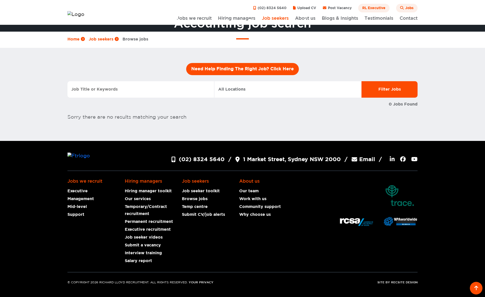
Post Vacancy (339, 8)
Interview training (143, 253)
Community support (260, 207)
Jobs (409, 8)
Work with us (252, 199)
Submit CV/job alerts (203, 215)
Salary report (138, 261)
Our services (138, 199)
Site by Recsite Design (397, 282)
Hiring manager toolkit (148, 191)
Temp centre (195, 207)
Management (80, 199)
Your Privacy (201, 282)
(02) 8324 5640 (271, 8)
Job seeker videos (144, 237)
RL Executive (373, 8)
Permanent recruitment (149, 222)
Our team (249, 191)
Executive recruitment (148, 229)
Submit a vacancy (143, 245)
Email (367, 159)
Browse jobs (195, 199)
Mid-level (77, 207)
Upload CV (306, 8)
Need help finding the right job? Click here (242, 69)
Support (75, 215)
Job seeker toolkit (201, 191)
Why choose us (255, 215)
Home (74, 39)
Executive (77, 191)
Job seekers (102, 39)
